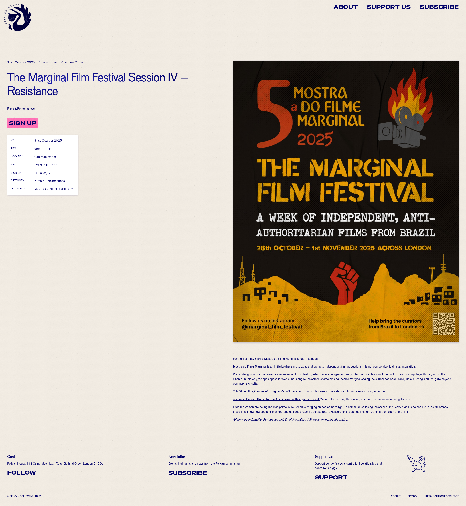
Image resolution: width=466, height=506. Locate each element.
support (331, 477)
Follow (21, 472)
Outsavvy (41, 173)
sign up (22, 123)
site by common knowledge (441, 496)
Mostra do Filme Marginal (52, 189)
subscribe (187, 473)
